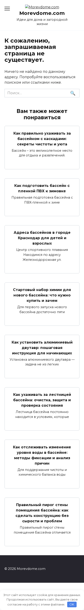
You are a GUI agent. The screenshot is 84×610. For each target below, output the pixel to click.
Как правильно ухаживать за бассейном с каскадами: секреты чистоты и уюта (42, 138)
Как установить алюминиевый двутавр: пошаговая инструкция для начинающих (42, 347)
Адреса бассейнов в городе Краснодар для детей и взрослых (42, 237)
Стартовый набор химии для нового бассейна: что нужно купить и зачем (42, 295)
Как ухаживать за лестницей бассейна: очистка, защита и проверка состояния (42, 400)
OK (71, 604)
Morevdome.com (42, 13)
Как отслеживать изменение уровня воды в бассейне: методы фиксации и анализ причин (42, 455)
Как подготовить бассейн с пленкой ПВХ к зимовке (42, 188)
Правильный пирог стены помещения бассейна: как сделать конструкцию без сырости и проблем (42, 513)
